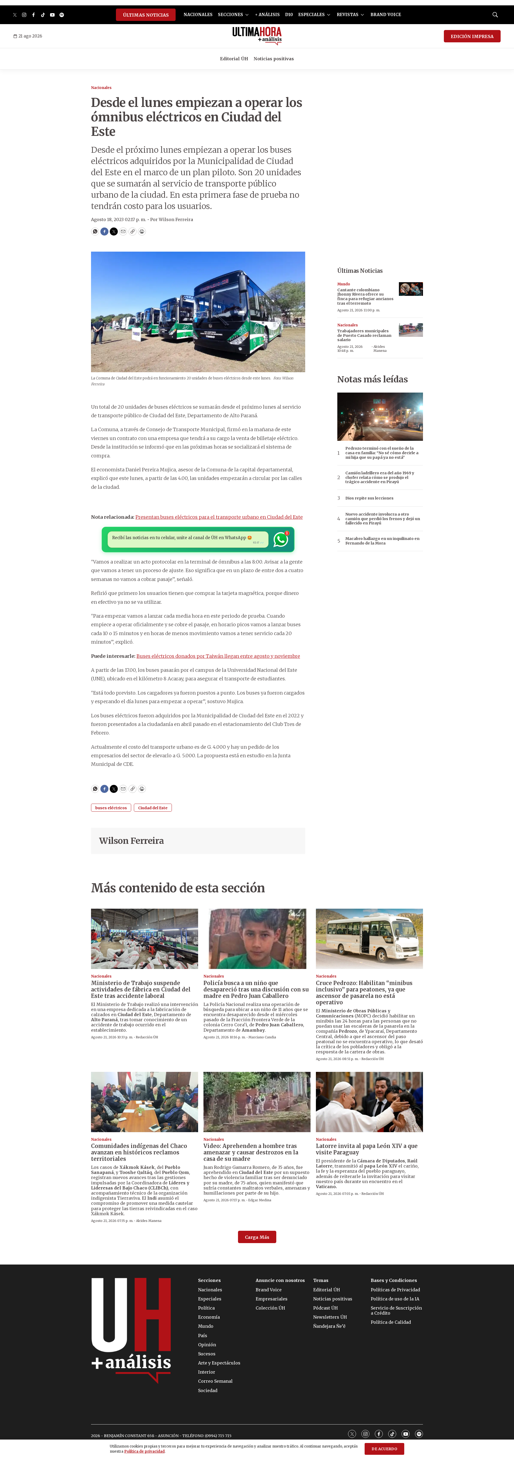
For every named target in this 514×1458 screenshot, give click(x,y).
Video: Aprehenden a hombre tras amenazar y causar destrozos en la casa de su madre (250, 1152)
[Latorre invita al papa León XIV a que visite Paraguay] (369, 1102)
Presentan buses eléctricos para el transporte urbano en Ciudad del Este (219, 517)
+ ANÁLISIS (267, 14)
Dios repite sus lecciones (369, 498)
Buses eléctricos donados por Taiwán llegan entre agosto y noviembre (218, 656)
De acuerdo (384, 1449)
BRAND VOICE (386, 14)
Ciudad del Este (153, 808)
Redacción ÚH (147, 1037)
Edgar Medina (259, 1200)
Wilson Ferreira (131, 841)
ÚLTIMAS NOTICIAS (146, 15)
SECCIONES (230, 14)
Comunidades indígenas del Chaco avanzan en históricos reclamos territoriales (139, 1152)
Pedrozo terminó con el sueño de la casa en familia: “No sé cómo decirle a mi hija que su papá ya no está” (381, 453)
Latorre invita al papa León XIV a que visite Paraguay (367, 1149)
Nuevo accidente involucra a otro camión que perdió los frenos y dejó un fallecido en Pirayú (382, 518)
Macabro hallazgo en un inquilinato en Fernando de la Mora (382, 541)
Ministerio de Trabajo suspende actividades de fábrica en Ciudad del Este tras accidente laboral (141, 989)
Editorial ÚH (234, 58)
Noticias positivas (274, 58)
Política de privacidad (144, 1451)
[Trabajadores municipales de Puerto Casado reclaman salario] (411, 330)
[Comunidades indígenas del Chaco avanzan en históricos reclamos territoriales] (144, 1102)
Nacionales (101, 87)
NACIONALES (198, 14)
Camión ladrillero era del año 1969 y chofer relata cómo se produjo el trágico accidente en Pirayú (379, 477)
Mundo (343, 284)
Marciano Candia (262, 1037)
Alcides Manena (380, 348)
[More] (246, 15)
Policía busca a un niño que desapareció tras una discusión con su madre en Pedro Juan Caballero (256, 989)
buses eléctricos (111, 808)
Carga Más (257, 1237)
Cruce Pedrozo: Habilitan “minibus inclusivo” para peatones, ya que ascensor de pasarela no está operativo (364, 993)
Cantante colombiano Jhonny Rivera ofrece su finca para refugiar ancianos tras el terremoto (365, 297)
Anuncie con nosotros (280, 1280)
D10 (289, 14)
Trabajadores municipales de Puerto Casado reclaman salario (364, 335)
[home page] (257, 36)
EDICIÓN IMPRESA (472, 36)
